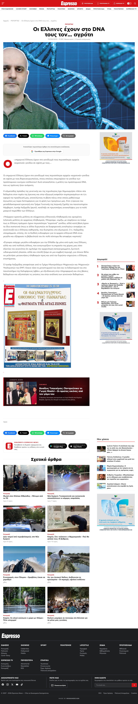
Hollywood (25, 651)
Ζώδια (102, 645)
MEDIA (41, 9)
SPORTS (80, 9)
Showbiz (25, 645)
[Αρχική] (10, 635)
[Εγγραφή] (134, 685)
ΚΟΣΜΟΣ (71, 9)
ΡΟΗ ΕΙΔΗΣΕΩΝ (7, 9)
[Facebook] (3, 684)
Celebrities (25, 649)
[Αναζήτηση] (135, 3)
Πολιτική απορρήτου (48, 670)
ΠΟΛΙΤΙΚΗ (61, 9)
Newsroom (68, 39)
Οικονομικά (123, 651)
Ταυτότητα (44, 664)
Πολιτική (4, 651)
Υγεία (82, 651)
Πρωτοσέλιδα (125, 645)
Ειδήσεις (5, 645)
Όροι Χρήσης (46, 668)
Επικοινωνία (45, 666)
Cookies (134, 693)
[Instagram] (7, 684)
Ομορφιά (83, 649)
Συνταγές (83, 653)
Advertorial (25, 664)
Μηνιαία (103, 653)
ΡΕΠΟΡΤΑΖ (51, 9)
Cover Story (5, 655)
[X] (12, 684)
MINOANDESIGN (73, 698)
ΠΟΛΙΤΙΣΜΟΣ (119, 9)
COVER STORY (21, 9)
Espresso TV (7, 660)
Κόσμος (4, 653)
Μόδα (82, 655)
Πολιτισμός (65, 645)
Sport (43, 645)
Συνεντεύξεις (6, 666)
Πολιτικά (122, 653)
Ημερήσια (103, 649)
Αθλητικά (122, 649)
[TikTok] (22, 684)
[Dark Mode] (129, 3)
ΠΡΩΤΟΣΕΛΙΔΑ (98, 9)
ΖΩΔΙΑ (88, 9)
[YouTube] (17, 684)
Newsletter (25, 666)
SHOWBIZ (33, 9)
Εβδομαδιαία (105, 651)
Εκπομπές (5, 664)
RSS (22, 668)
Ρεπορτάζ (4, 649)
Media (23, 653)
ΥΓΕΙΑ (109, 9)
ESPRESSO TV (131, 9)
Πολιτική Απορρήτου (122, 693)
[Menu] (3, 3)
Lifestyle (84, 645)
